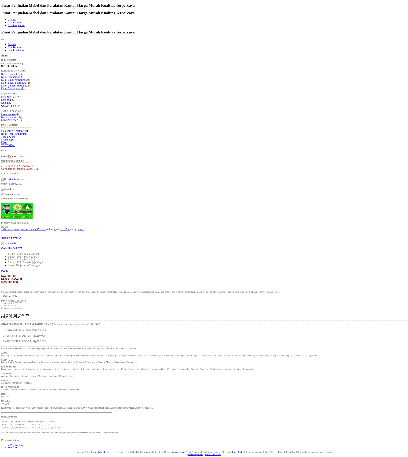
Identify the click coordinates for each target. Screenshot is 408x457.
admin (81, 229)
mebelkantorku (102, 452)
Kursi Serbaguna (13, 88)
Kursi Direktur (11, 77)
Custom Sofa (10, 105)
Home (4, 55)
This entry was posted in (17, 229)
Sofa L (6, 102)
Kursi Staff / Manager (15, 80)
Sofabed (8, 100)
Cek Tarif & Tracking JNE (15, 131)
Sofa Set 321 (11, 97)
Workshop (7, 139)
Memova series (11, 117)
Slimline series (11, 120)
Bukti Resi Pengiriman (14, 134)
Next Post (14, 447)
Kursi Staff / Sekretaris (16, 82)
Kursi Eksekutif (12, 74)
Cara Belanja (14, 22)
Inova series (10, 114)
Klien (4, 142)
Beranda (12, 19)
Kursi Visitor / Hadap (15, 85)
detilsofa (39, 229)
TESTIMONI (8, 145)
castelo (65, 229)
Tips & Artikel (8, 136)
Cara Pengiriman (16, 25)
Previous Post (15, 445)
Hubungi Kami (177, 452)
